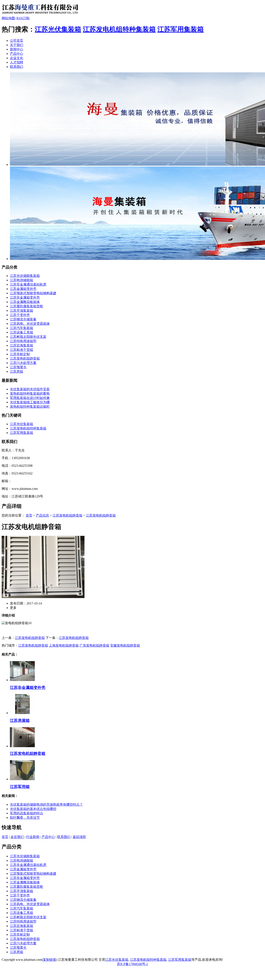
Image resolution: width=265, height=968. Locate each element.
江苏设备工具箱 (21, 332)
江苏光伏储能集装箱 (25, 275)
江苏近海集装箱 (21, 345)
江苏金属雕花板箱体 (25, 302)
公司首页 (16, 40)
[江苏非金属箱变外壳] (22, 680)
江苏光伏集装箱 (58, 29)
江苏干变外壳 (20, 315)
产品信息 (42, 515)
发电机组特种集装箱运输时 (30, 406)
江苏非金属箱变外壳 (25, 297)
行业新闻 (32, 837)
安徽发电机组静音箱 (125, 645)
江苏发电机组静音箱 (25, 358)
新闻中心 (16, 49)
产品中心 (16, 53)
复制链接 (49, 959)
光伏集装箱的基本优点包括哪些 (33, 809)
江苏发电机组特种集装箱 (119, 29)
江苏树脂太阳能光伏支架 (28, 336)
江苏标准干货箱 (21, 349)
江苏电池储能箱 (21, 280)
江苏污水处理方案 (23, 363)
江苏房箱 (16, 371)
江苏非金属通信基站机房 (28, 284)
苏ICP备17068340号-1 (132, 964)
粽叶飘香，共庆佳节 (25, 817)
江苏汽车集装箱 (21, 328)
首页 (29, 515)
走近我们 (17, 837)
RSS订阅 (22, 18)
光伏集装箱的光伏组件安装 (30, 389)
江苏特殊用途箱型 (23, 341)
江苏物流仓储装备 (23, 319)
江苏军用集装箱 (180, 29)
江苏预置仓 (18, 367)
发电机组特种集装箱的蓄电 (30, 393)
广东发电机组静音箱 (94, 645)
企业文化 (16, 58)
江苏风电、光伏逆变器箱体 (30, 323)
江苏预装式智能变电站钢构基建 (33, 293)
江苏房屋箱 (20, 720)
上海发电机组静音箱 (64, 645)
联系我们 (16, 66)
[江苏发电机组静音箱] (40, 15)
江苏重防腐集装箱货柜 (26, 306)
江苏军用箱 (20, 786)
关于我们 (16, 45)
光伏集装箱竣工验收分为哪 (30, 402)
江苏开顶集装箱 (21, 310)
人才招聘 (16, 62)
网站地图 (8, 18)
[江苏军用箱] (22, 779)
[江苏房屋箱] (22, 713)
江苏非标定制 (20, 354)
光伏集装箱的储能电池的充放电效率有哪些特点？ (46, 804)
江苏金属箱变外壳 (23, 289)
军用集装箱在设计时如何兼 (30, 398)
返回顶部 (79, 837)
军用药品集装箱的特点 (26, 813)
